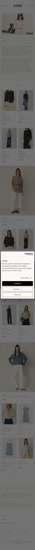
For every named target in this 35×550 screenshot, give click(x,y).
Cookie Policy (17, 270)
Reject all (18, 294)
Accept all (17, 283)
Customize (16, 289)
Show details (25, 278)
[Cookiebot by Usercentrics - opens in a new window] (25, 254)
